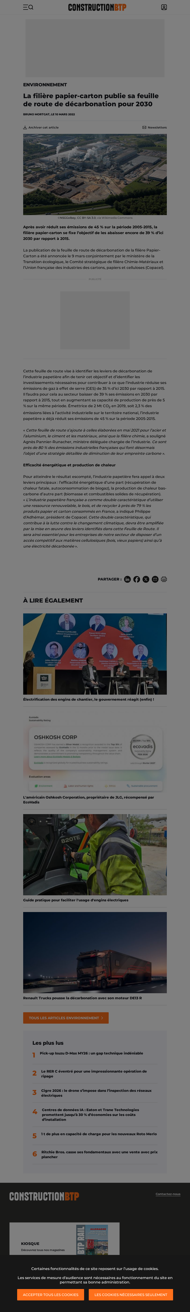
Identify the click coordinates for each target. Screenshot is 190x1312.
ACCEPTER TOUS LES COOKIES (50, 1295)
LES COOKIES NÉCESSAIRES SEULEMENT (131, 1295)
